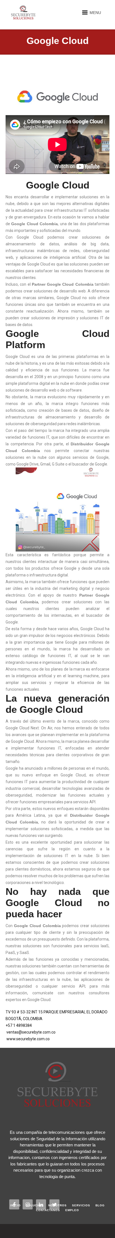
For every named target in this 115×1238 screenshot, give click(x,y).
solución (34, 1205)
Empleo (72, 1210)
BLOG (100, 1205)
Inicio (15, 1205)
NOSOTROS (57, 1205)
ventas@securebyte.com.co (31, 1032)
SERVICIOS (81, 1205)
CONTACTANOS (48, 1210)
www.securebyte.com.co (28, 1039)
